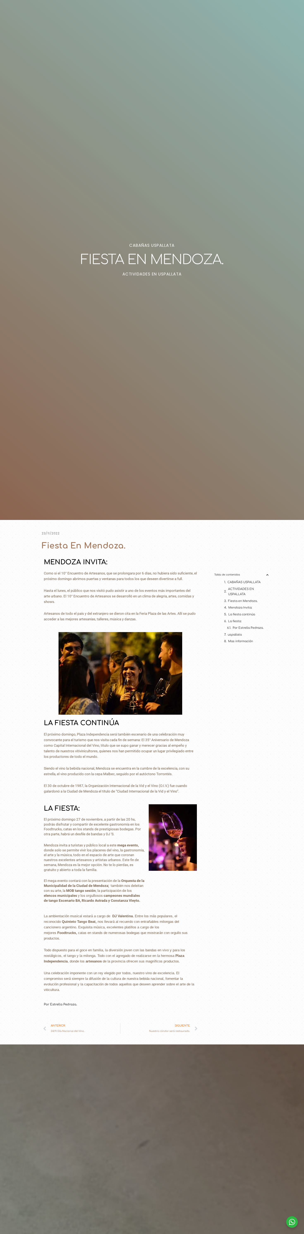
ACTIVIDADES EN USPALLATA (241, 591)
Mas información (240, 641)
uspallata (235, 634)
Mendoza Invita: (240, 607)
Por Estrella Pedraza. (248, 627)
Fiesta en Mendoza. (242, 601)
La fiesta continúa (241, 614)
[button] (267, 575)
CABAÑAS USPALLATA (244, 582)
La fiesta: (235, 621)
